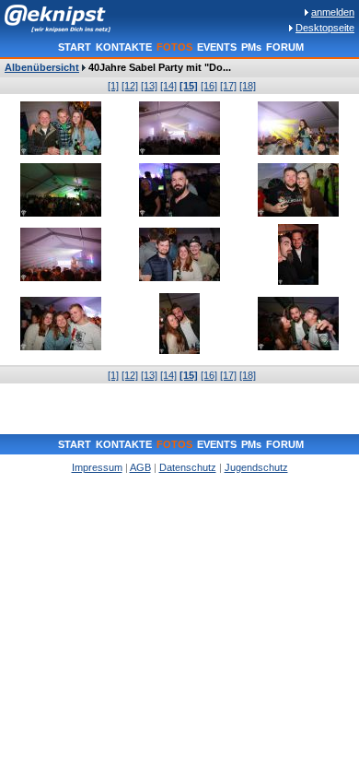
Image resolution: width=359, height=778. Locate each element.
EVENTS (217, 47)
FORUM (285, 47)
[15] (189, 85)
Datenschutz (187, 467)
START (74, 47)
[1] (113, 85)
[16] (209, 85)
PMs (251, 47)
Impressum (97, 467)
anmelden (332, 12)
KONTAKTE (124, 47)
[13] (149, 85)
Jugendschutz (256, 467)
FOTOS (174, 47)
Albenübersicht (42, 67)
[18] (247, 85)
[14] (168, 85)
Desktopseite (324, 27)
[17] (228, 85)
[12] (130, 85)
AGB (140, 467)
